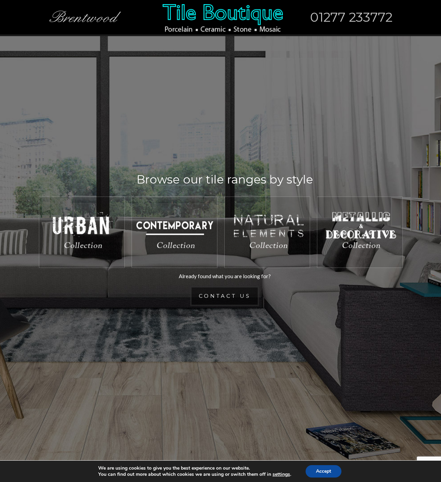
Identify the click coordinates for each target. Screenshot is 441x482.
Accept (323, 471)
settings (281, 474)
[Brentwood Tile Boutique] (222, 17)
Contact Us (225, 296)
